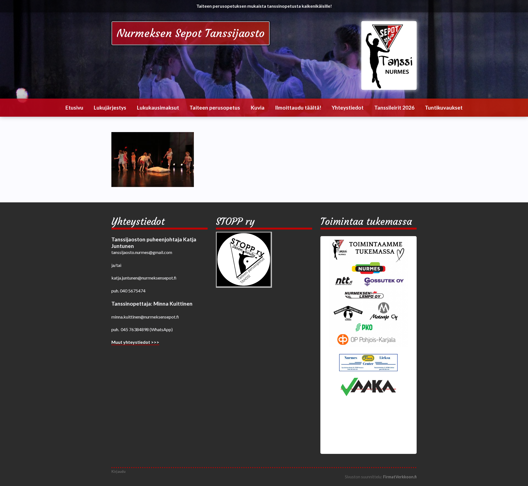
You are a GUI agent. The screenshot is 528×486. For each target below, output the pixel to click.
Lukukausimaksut (158, 107)
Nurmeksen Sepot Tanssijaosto (191, 33)
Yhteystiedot (348, 107)
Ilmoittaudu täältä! (298, 107)
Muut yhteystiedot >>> (135, 342)
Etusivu (74, 107)
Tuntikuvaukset (444, 107)
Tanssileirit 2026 (394, 107)
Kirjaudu (118, 471)
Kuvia (258, 107)
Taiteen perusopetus (214, 107)
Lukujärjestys (110, 107)
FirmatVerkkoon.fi (400, 476)
